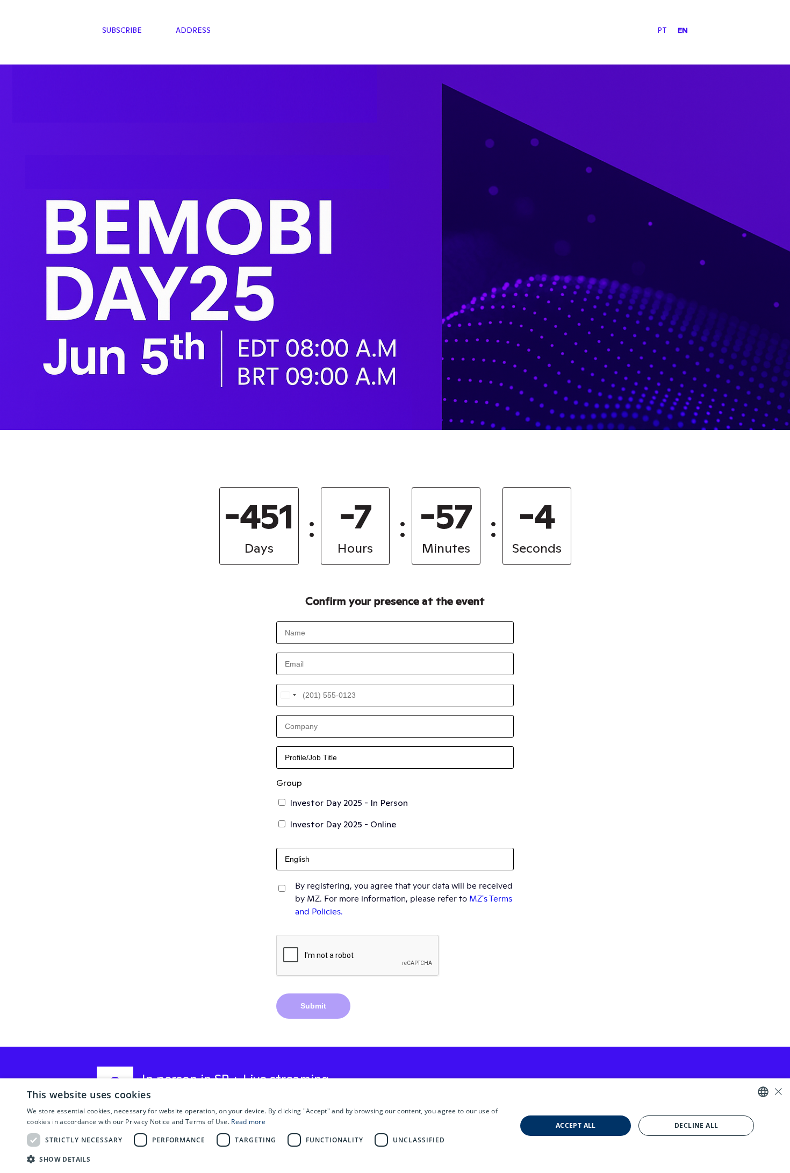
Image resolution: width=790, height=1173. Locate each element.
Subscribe (122, 30)
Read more (248, 1121)
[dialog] (395, 1125)
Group (289, 782)
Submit (313, 1006)
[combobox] (288, 695)
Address (193, 30)
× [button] (778, 1092)
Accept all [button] (576, 1125)
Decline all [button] (696, 1125)
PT (662, 30)
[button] (264, 1159)
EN (683, 30)
